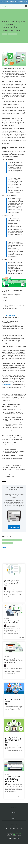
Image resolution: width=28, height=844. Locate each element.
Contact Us (13, 824)
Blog (6, 47)
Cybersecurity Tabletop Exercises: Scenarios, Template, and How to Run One (12, 583)
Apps (13, 818)
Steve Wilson (9, 588)
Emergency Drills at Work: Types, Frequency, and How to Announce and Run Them (13, 660)
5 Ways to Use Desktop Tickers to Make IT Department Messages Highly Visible (12, 779)
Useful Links (13, 807)
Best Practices (6, 540)
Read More (21, 599)
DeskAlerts (8, 386)
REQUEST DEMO (14, 527)
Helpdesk (4, 34)
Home (3, 47)
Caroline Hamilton (6, 30)
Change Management (8, 543)
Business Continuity (16, 540)
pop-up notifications (6, 384)
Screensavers (8, 310)
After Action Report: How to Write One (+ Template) (13, 621)
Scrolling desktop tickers (10, 313)
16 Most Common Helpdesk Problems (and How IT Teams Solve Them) (13, 740)
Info (13, 812)
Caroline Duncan (11, 704)
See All (4, 547)
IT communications (12, 34)
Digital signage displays (10, 315)
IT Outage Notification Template (12, 700)
